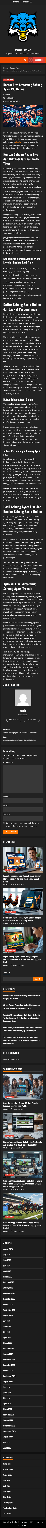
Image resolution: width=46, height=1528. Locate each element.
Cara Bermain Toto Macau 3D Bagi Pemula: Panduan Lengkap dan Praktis (20, 1104)
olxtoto (18, 142)
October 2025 (8, 1304)
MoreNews (35, 1522)
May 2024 (6, 1398)
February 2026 (8, 1282)
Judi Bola (6, 1480)
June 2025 (7, 1326)
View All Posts (31, 719)
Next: (19, 739)
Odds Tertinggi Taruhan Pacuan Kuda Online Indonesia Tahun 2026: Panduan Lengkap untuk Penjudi (22, 1225)
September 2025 (9, 1309)
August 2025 (8, 1315)
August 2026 (8, 1249)
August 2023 (8, 1436)
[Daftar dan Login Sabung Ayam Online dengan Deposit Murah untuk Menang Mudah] (23, 901)
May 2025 (6, 1332)
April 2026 (7, 1271)
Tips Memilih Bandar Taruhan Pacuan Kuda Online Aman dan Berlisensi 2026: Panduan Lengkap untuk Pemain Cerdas (21, 1040)
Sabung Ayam (8, 80)
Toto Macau (9, 1097)
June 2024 (7, 1392)
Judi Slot (6, 1485)
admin (7, 95)
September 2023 (9, 1431)
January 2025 (8, 1354)
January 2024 (8, 1420)
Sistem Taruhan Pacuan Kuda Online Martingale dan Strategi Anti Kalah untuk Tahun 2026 (22, 1143)
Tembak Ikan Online (10, 1508)
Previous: (20, 731)
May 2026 (6, 1265)
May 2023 (6, 1442)
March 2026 (7, 1276)
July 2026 (6, 1254)
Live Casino (7, 1497)
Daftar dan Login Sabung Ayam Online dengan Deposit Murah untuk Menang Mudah (22, 919)
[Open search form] (25, 60)
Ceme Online (8, 1474)
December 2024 (9, 1359)
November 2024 (9, 1365)
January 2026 (8, 1287)
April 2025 (7, 1337)
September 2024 (9, 1376)
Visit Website (14, 719)
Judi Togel (6, 1491)
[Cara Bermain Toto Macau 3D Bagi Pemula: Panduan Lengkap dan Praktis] (23, 1087)
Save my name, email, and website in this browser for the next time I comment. (23, 824)
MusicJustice (23, 50)
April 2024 (7, 1403)
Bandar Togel (8, 1469)
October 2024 (8, 1370)
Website (6, 814)
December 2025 (9, 1293)
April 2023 (7, 1447)
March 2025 (7, 1343)
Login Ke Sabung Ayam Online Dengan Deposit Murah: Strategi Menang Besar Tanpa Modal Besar (22, 878)
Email (6, 805)
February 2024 (8, 1414)
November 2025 (9, 1298)
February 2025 (8, 1348)
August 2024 (8, 1381)
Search (6, 972)
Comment (8, 762)
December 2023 (9, 1425)
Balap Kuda (9, 1136)
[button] (3, 60)
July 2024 (6, 1387)
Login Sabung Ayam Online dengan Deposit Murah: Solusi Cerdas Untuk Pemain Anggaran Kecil (22, 959)
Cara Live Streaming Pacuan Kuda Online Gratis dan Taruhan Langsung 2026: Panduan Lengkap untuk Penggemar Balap (21, 1018)
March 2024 (7, 1409)
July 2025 (6, 1320)
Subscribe (39, 60)
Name (6, 796)
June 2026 (7, 1260)
